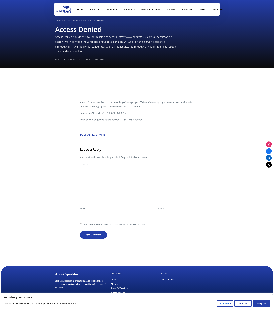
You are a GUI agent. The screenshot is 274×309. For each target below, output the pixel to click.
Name (83, 208)
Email (122, 208)
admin (58, 59)
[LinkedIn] (269, 158)
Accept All (261, 303)
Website (161, 208)
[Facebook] (269, 151)
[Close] (272, 294)
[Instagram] (269, 144)
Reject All (243, 303)
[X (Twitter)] (269, 165)
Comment (84, 164)
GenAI (87, 59)
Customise (224, 303)
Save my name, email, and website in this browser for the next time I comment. (114, 224)
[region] (137, 301)
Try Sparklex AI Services (92, 134)
